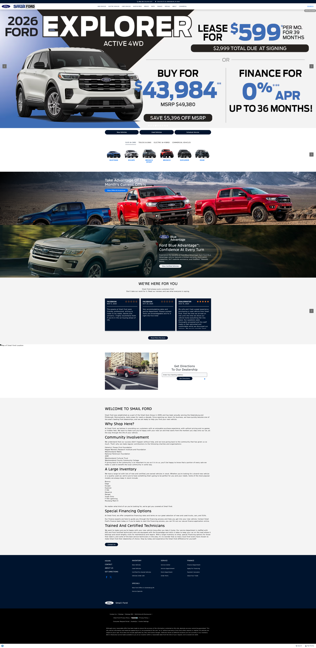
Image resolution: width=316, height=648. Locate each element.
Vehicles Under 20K (138, 576)
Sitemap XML (129, 614)
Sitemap (120, 614)
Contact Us (113, 614)
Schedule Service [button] (192, 132)
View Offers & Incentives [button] (116, 190)
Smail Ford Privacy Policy (121, 618)
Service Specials (137, 591)
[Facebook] (106, 577)
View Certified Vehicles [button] (170, 266)
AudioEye (134, 621)
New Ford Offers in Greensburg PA (143, 587)
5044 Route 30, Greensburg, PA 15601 (168, 1)
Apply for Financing (193, 568)
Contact (108, 564)
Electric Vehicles (113, 6)
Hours (108, 561)
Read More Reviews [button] (158, 338)
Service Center (165, 565)
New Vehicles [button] (122, 132)
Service (146, 6)
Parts (153, 6)
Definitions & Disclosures (143, 614)
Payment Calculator (193, 572)
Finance (159, 6)
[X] (110, 577)
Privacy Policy (143, 618)
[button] (311, 6)
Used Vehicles (126, 6)
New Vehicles (102, 6)
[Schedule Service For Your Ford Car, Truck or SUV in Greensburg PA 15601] (158, 68)
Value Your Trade (192, 576)
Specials (167, 6)
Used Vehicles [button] (156, 132)
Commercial (183, 6)
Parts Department (166, 572)
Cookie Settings (144, 621)
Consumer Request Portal (121, 621)
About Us (109, 568)
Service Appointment (168, 568)
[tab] (130, 143)
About (174, 6)
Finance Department (193, 565)
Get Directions (184, 378)
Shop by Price (137, 6)
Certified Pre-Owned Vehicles (141, 572)
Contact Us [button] (111, 544)
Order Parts (164, 576)
